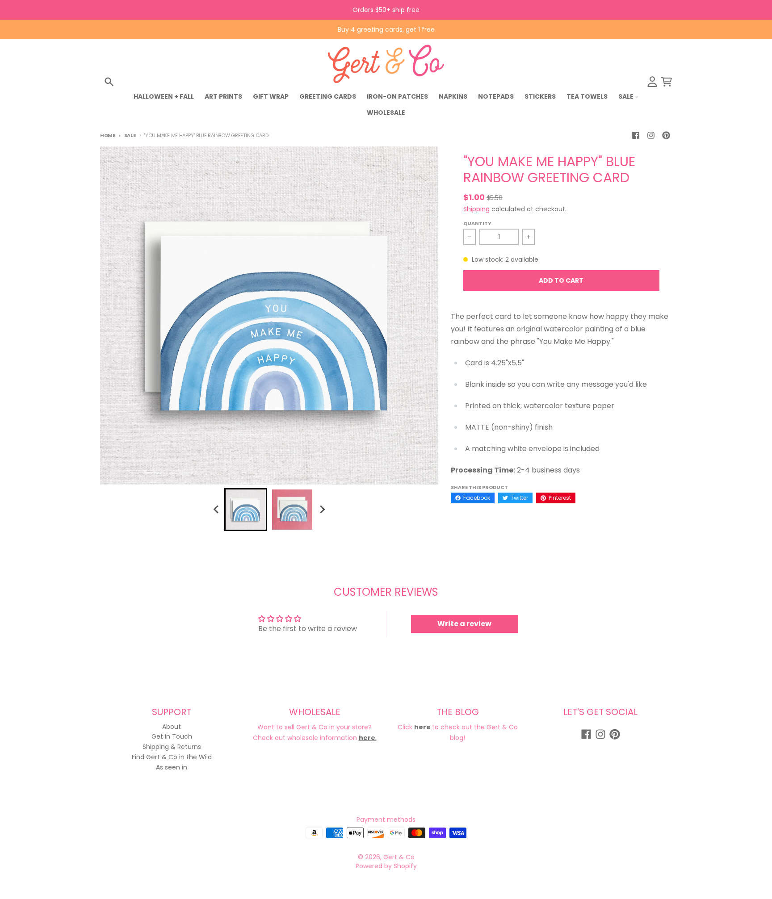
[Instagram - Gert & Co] (651, 135)
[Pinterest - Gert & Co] (666, 135)
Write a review (464, 624)
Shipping (476, 209)
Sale (130, 135)
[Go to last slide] (216, 509)
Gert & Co (399, 857)
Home (107, 135)
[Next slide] (321, 509)
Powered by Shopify (386, 865)
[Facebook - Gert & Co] (636, 135)
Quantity (477, 223)
